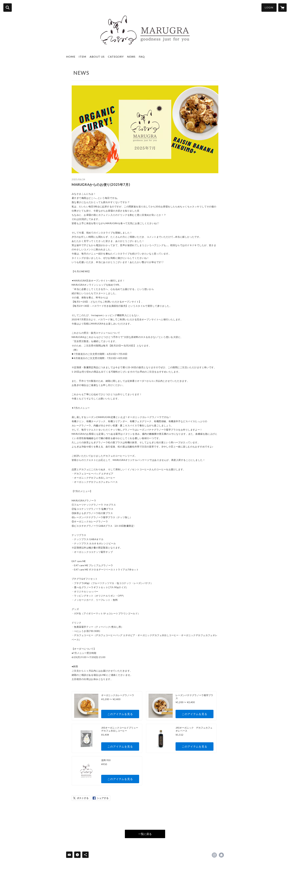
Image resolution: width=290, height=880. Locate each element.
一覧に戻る (145, 833)
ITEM (82, 56)
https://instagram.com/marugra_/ (214, 855)
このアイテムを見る (120, 713)
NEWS (131, 56)
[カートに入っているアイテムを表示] (282, 7)
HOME (70, 56)
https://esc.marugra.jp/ (221, 855)
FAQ (142, 56)
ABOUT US (97, 56)
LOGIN (269, 7)
